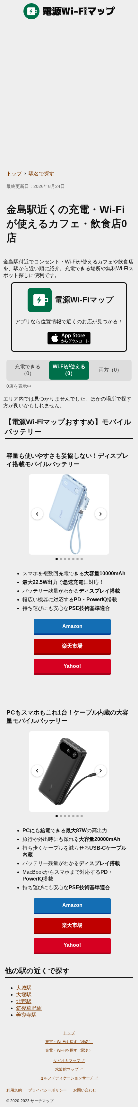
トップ (14, 173)
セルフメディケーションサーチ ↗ (69, 1078)
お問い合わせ (84, 1090)
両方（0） (110, 370)
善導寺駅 (26, 1015)
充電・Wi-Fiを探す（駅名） (69, 1050)
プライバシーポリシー (47, 1090)
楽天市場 (72, 646)
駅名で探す (41, 173)
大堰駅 (23, 994)
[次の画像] (101, 514)
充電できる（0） (27, 370)
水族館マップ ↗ (69, 1069)
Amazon (72, 626)
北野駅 (23, 1001)
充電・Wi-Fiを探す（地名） (69, 1041)
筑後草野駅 (29, 1008)
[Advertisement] (69, 95)
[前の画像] (37, 514)
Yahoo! (72, 666)
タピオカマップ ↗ (69, 1060)
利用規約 (14, 1090)
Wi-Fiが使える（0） (69, 370)
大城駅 (23, 988)
